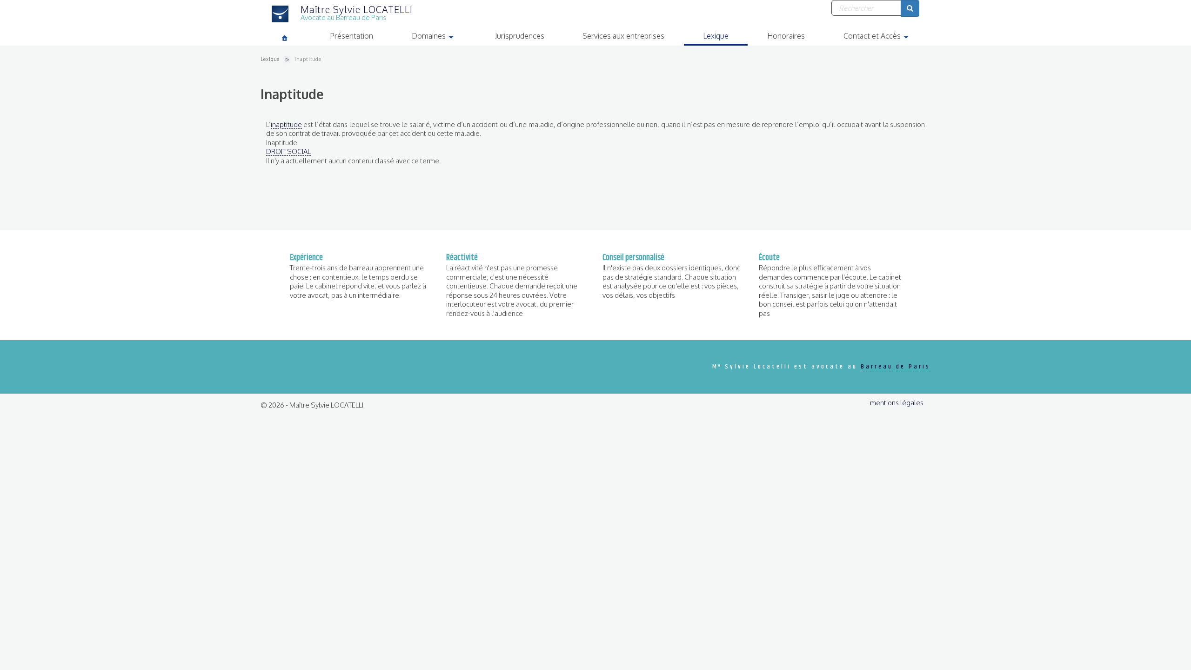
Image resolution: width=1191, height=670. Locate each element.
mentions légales (896, 402)
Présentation (351, 35)
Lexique (716, 35)
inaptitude (286, 124)
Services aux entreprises (623, 35)
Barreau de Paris (895, 367)
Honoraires (786, 35)
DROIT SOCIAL (288, 151)
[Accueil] (286, 14)
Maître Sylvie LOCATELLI (357, 9)
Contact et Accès (886, 37)
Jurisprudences (519, 35)
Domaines (443, 37)
